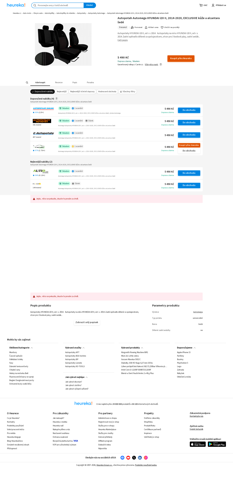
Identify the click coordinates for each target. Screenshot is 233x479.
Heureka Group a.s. (104, 465)
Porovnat (139, 27)
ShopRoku (148, 422)
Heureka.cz (17, 13)
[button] (40, 82)
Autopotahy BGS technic (75, 356)
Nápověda (102, 448)
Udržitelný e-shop (151, 437)
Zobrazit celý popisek (87, 322)
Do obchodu (189, 110)
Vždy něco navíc (151, 64)
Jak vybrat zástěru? (73, 385)
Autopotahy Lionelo (73, 363)
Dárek (90, 120)
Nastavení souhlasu (61, 433)
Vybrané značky (73, 347)
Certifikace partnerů (152, 429)
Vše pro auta (38, 13)
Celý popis (123, 40)
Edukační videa (104, 444)
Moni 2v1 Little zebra (130, 356)
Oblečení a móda (184, 377)
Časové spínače (15, 356)
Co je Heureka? (13, 418)
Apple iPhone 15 (184, 352)
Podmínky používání (15, 425)
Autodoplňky (49, 13)
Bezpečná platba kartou (63, 441)
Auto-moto (27, 13)
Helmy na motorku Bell (18, 373)
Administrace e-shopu (107, 418)
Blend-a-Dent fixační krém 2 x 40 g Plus (137, 373)
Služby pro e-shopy (106, 425)
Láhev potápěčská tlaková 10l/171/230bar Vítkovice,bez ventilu (144, 366)
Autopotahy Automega (96, 13)
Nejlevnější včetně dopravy (82, 91)
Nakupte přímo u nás (61, 429)
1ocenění (79, 108)
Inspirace (148, 433)
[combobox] (57, 5)
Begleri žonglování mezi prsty (21, 380)
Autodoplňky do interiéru (65, 13)
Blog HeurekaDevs (15, 441)
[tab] (40, 82)
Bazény (180, 359)
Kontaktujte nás (196, 416)
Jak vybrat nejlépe (74, 377)
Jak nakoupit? (58, 418)
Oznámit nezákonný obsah (18, 444)
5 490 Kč (169, 109)
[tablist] (96, 82)
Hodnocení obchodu (107, 91)
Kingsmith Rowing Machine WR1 (134, 352)
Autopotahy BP (71, 359)
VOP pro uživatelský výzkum (64, 444)
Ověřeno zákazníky (152, 418)
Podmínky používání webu (146, 465)
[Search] (27, 83)
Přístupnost (12, 448)
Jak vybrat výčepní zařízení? (76, 389)
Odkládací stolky (16, 359)
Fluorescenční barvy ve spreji (21, 377)
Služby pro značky (105, 433)
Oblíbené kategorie (19, 347)
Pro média (11, 433)
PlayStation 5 (182, 363)
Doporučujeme (184, 347)
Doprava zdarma (167, 112)
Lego (179, 366)
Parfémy (180, 356)
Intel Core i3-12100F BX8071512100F (136, 370)
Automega (198, 312)
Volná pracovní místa (15, 429)
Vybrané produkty (130, 347)
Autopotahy (81, 13)
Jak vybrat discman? (73, 382)
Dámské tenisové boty (18, 366)
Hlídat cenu (153, 27)
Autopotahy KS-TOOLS (75, 366)
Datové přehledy (105, 437)
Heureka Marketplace (107, 429)
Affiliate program (105, 441)
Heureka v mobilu (60, 422)
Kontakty (11, 422)
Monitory (13, 352)
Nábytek (180, 373)
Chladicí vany (14, 370)
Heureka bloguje (14, 437)
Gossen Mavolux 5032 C (131, 359)
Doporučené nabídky (44, 91)
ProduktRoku (149, 425)
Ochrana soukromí (60, 437)
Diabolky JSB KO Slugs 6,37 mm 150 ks (137, 363)
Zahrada (180, 370)
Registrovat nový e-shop (108, 422)
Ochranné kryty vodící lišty (20, 384)
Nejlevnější (62, 91)
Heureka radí (58, 425)
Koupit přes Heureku (189, 145)
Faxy (11, 363)
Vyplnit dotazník (196, 429)
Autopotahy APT (72, 352)
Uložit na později (171, 27)
